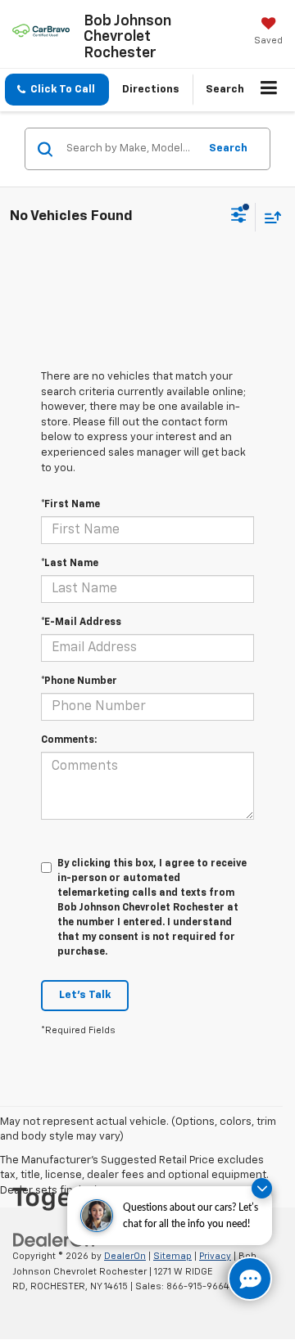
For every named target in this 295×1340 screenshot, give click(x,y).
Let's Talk (85, 995)
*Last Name (69, 564)
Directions (150, 89)
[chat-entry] (250, 1279)
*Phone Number (79, 681)
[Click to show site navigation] (269, 90)
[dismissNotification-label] (262, 1188)
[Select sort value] (269, 217)
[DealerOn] (54, 1239)
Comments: (69, 740)
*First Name (70, 505)
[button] (57, 90)
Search (228, 148)
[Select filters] (239, 216)
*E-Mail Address (81, 622)
